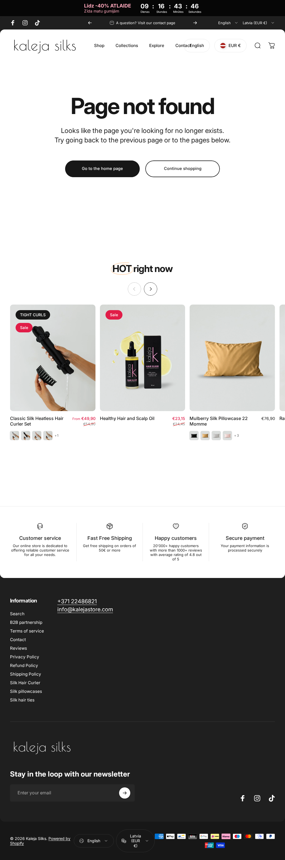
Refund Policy (24, 665)
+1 (57, 435)
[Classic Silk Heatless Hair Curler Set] (52, 358)
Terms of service (27, 631)
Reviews (18, 648)
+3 (236, 435)
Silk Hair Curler (25, 682)
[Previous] (90, 22)
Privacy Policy (24, 656)
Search (17, 613)
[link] (77, 601)
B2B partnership (26, 622)
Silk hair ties (22, 700)
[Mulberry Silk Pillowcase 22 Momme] (232, 358)
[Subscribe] (124, 793)
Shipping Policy (25, 674)
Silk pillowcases (26, 691)
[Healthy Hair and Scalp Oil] (142, 358)
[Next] (195, 22)
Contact (18, 639)
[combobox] (228, 22)
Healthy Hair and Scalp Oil (127, 418)
